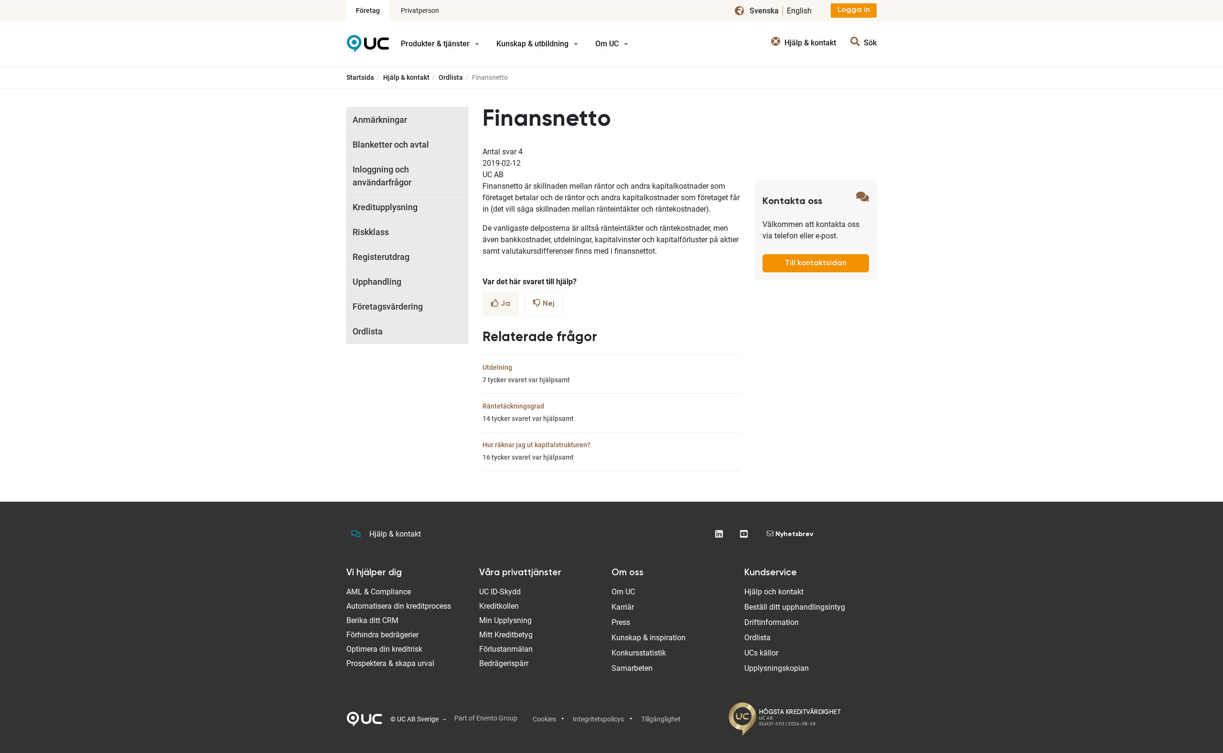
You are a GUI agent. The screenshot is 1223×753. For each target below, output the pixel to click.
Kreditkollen (499, 606)
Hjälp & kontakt (406, 77)
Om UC (608, 43)
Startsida (360, 77)
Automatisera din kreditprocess (398, 606)
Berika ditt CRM (372, 620)
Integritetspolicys (598, 719)
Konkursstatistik (639, 652)
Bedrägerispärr (503, 663)
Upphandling (377, 282)
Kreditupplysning (385, 207)
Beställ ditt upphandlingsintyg (794, 607)
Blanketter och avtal (391, 145)
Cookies (544, 719)
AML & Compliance (378, 591)
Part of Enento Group (485, 718)
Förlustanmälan (506, 649)
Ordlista (451, 77)
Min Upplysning (505, 620)
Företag (368, 10)
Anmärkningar (380, 120)
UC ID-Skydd (500, 591)
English (799, 10)
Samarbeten (632, 668)
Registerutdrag (381, 257)
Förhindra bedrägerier (382, 634)
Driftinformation (771, 622)
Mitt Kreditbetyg (506, 634)
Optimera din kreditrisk (384, 649)
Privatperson (420, 10)
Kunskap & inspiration (649, 637)
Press (621, 622)
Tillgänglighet (661, 719)
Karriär (623, 607)
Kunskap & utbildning (533, 43)
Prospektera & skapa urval (390, 663)
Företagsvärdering (388, 306)
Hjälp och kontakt (774, 591)
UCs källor (761, 652)
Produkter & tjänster (436, 43)
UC (367, 47)
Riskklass (371, 232)
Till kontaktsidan (816, 263)
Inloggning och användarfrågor (382, 175)
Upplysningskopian (776, 668)
